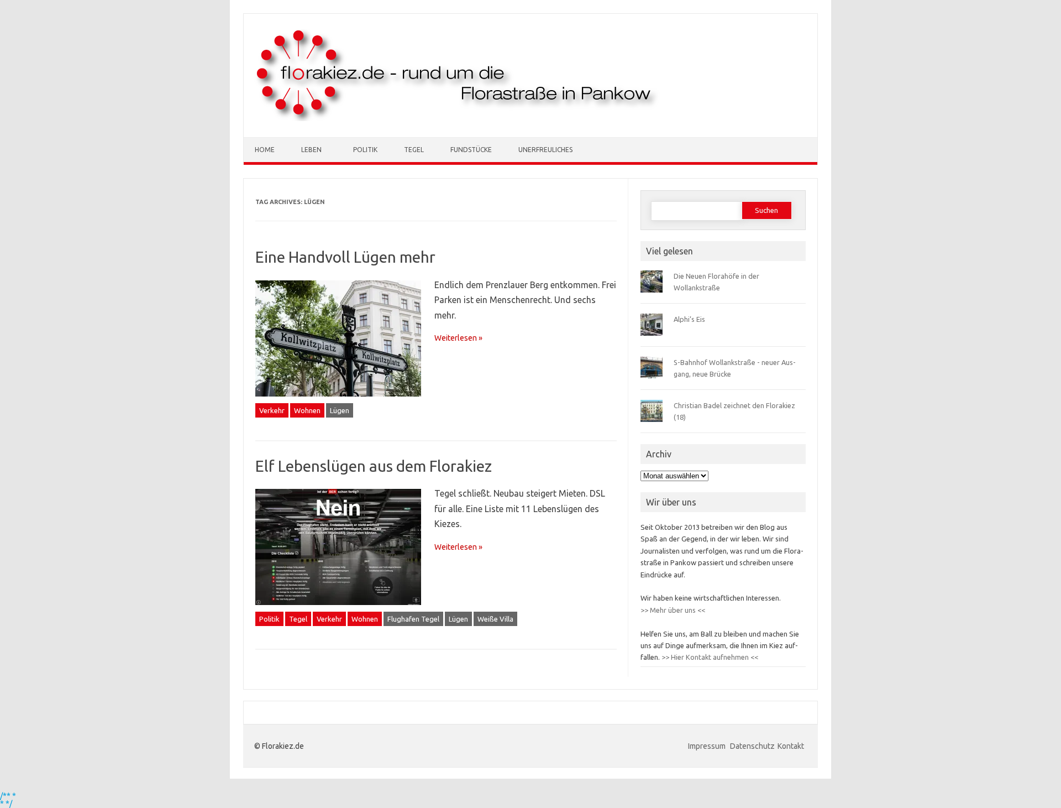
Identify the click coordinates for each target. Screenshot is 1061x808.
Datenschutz (752, 746)
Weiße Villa (495, 619)
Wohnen (307, 410)
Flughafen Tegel (413, 619)
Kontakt (791, 746)
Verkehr (272, 410)
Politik (365, 149)
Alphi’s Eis (689, 319)
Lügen (339, 410)
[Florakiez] (458, 118)
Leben (311, 149)
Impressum (707, 746)
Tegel (414, 149)
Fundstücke (471, 149)
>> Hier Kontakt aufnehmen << (709, 657)
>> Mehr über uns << (672, 610)
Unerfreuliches (545, 149)
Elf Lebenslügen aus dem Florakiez (373, 466)
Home (265, 149)
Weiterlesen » (458, 337)
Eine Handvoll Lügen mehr (345, 256)
